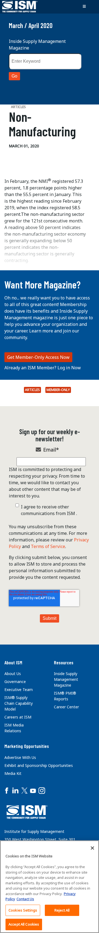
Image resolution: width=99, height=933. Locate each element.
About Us (12, 673)
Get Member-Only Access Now (38, 357)
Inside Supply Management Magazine (37, 44)
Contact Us (25, 898)
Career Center (66, 706)
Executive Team (18, 689)
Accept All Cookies (24, 924)
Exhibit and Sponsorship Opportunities (38, 765)
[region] (49, 886)
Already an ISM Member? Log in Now (42, 368)
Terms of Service (48, 546)
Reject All (62, 910)
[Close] (92, 848)
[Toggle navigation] (84, 6)
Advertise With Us (20, 757)
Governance (15, 681)
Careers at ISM (17, 717)
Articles (32, 389)
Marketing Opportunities (26, 746)
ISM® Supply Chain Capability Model (18, 703)
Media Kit (12, 773)
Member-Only (58, 389)
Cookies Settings (23, 910)
